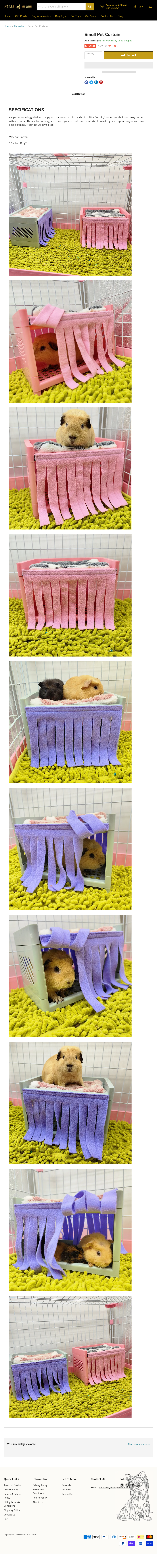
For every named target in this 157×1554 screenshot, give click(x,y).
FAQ (6, 1519)
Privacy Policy (11, 1489)
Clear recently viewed (139, 1444)
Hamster (19, 26)
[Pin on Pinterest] (101, 82)
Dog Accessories (41, 16)
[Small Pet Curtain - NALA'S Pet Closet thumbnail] (8, 39)
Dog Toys (60, 16)
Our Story (90, 16)
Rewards (66, 1485)
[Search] (90, 6)
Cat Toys (76, 16)
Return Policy (40, 1497)
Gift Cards (21, 16)
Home (7, 16)
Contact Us (107, 16)
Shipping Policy (12, 1510)
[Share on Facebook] (86, 82)
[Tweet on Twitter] (91, 82)
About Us (37, 1502)
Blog (120, 16)
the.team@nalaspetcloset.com (115, 1487)
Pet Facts (66, 1489)
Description (78, 94)
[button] (118, 65)
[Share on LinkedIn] (96, 82)
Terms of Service (12, 1485)
